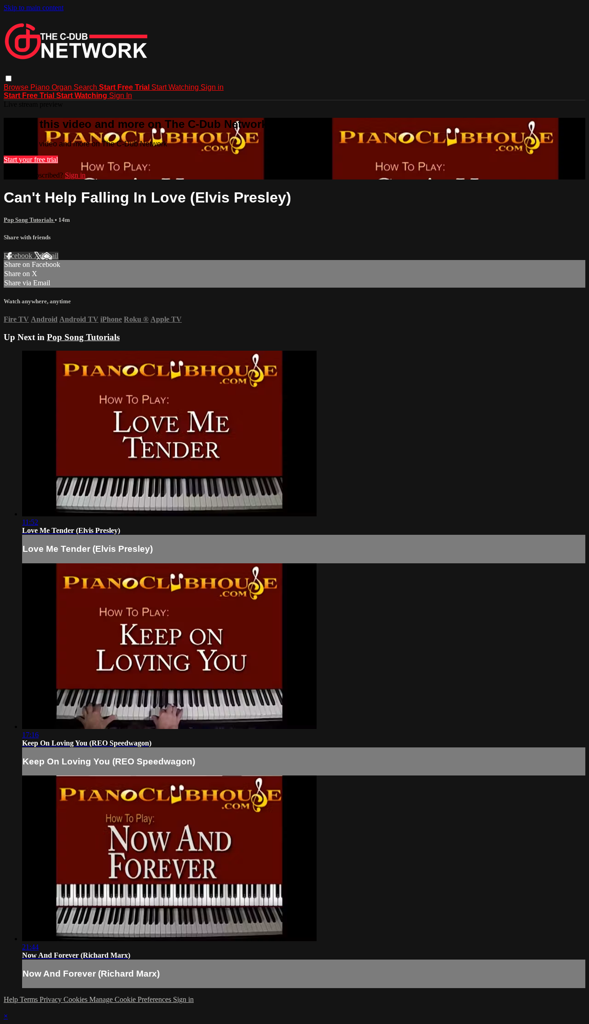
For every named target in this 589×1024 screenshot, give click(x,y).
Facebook (19, 256)
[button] (9, 78)
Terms (30, 999)
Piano (41, 87)
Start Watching (176, 87)
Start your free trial (31, 159)
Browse (17, 87)
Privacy (52, 999)
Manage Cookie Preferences (131, 999)
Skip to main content (34, 8)
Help (12, 999)
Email (49, 256)
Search (86, 87)
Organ (63, 87)
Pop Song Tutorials (29, 219)
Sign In (120, 95)
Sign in (212, 87)
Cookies (76, 999)
